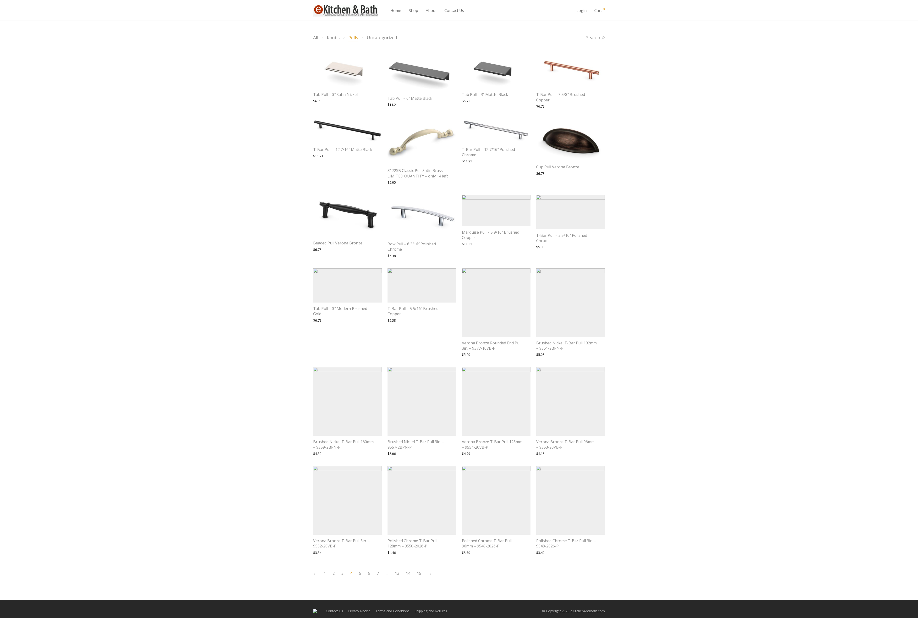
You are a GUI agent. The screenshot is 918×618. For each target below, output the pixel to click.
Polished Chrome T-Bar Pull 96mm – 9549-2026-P (487, 543)
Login (581, 10)
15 (419, 573)
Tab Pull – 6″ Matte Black (410, 98)
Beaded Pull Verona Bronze (337, 243)
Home (395, 10)
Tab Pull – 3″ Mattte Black (485, 94)
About (431, 10)
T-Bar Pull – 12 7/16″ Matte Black (342, 149)
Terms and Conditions (392, 611)
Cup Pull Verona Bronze (557, 167)
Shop (413, 10)
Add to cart (319, 101)
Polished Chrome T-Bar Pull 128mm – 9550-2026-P (412, 543)
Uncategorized (382, 37)
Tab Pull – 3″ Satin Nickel (335, 94)
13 (397, 573)
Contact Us (454, 10)
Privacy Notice (359, 611)
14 (408, 573)
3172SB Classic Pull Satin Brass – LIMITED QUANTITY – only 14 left (418, 173)
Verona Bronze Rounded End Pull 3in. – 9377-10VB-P (491, 345)
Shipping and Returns (431, 611)
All (315, 37)
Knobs (333, 37)
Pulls (353, 37)
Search (593, 37)
